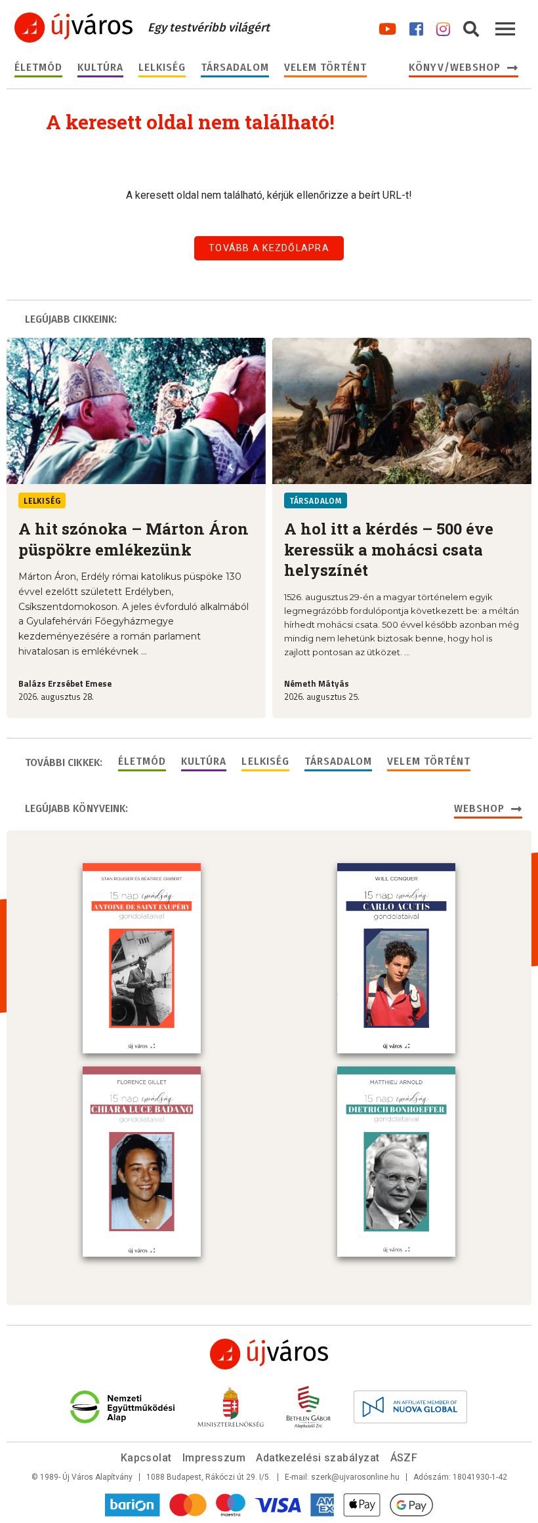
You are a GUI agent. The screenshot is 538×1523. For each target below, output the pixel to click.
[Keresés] (471, 26)
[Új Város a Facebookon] (416, 26)
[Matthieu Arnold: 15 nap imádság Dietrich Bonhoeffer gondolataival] (396, 1161)
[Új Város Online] (269, 1354)
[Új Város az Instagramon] (443, 26)
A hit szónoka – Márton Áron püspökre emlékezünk (133, 538)
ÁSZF (404, 1458)
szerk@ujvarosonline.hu (355, 1477)
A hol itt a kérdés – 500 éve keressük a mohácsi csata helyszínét (388, 549)
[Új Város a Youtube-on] (387, 26)
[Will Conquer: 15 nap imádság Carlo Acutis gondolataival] (396, 958)
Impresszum (214, 1458)
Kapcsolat (146, 1458)
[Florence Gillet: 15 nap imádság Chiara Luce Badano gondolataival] (142, 1161)
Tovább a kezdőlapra (269, 248)
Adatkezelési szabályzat (317, 1458)
